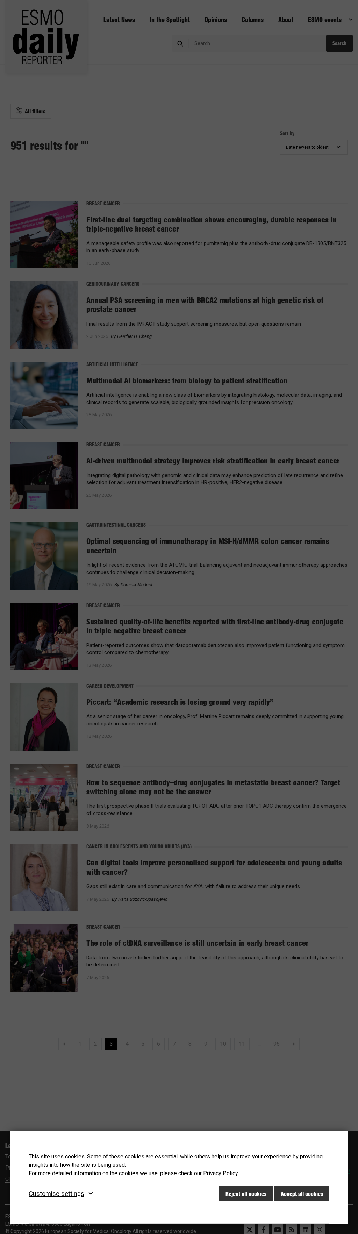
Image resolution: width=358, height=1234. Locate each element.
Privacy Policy (220, 1173)
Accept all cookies (302, 1193)
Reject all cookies (245, 1193)
